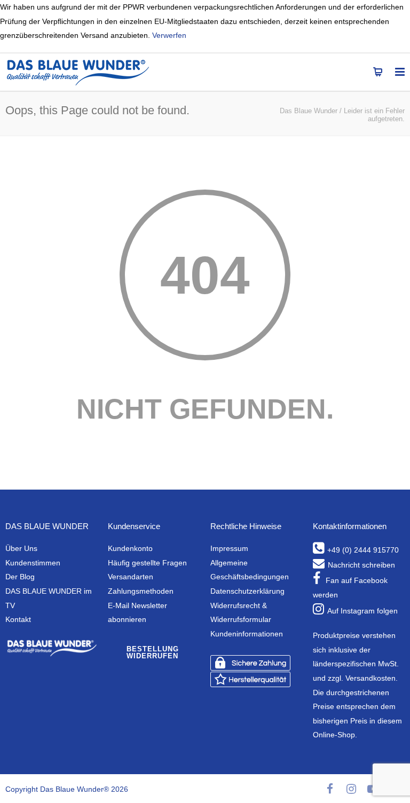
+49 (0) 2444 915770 (363, 550)
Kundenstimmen (32, 562)
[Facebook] (330, 789)
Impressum (229, 548)
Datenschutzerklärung (247, 591)
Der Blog (20, 576)
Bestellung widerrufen (153, 652)
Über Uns (21, 548)
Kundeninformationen (246, 633)
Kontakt (18, 619)
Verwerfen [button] (169, 35)
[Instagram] (351, 789)
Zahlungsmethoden (141, 591)
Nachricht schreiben (361, 565)
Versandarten (130, 576)
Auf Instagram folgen (362, 611)
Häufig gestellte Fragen (147, 562)
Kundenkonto (130, 548)
